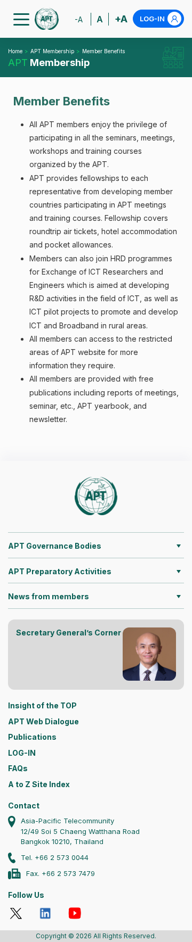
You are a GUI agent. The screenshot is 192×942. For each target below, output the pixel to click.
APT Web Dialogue (43, 721)
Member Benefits (103, 51)
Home (15, 51)
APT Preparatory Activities (59, 571)
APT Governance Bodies (54, 545)
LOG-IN (152, 18)
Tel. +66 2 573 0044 (55, 857)
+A (121, 18)
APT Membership (52, 51)
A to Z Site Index (39, 784)
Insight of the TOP (42, 705)
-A (79, 19)
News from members (48, 596)
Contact (23, 805)
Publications (32, 736)
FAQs (18, 768)
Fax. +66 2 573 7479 (60, 873)
